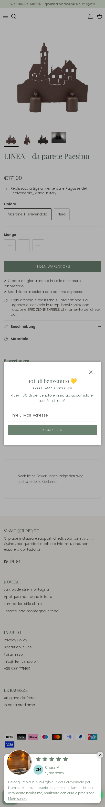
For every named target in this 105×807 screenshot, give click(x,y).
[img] (51, 759)
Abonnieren (52, 430)
